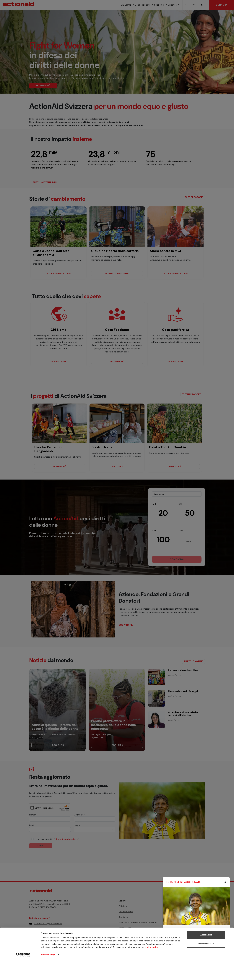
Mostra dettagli (48, 954)
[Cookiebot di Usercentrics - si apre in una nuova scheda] (23, 955)
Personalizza (204, 943)
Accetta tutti (206, 935)
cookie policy (151, 947)
